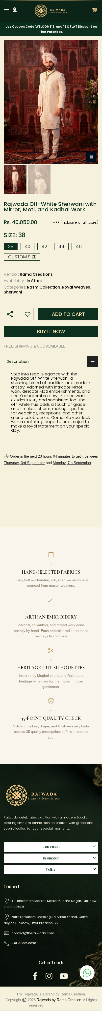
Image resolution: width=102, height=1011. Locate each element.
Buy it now (51, 331)
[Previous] (11, 102)
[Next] (91, 102)
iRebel (68, 1005)
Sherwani (13, 292)
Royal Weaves (76, 287)
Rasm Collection (43, 287)
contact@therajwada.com (33, 933)
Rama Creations (36, 274)
